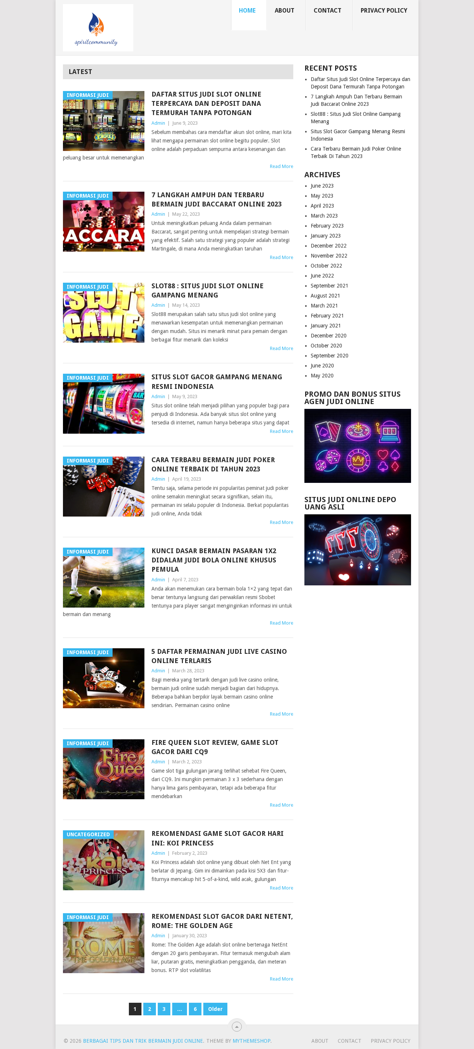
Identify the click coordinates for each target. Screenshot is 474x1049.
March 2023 (324, 216)
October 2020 (326, 346)
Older (215, 1009)
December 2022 (329, 246)
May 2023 (322, 196)
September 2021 (329, 286)
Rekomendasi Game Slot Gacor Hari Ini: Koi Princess (217, 838)
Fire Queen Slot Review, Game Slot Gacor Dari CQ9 (214, 747)
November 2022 (329, 256)
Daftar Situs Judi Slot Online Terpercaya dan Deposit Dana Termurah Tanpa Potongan (206, 103)
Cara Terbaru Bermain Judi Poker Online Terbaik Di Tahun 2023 (213, 464)
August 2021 (325, 296)
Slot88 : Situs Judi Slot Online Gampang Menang (207, 290)
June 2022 (322, 276)
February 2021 (327, 316)
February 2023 (327, 226)
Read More (281, 166)
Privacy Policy (384, 10)
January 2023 (326, 236)
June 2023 (322, 186)
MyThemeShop (251, 1041)
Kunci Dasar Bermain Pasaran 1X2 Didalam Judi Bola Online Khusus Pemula (213, 560)
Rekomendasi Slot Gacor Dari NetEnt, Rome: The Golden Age (222, 920)
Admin (158, 123)
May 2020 (322, 376)
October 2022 (326, 266)
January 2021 (326, 326)
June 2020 (322, 366)
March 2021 (324, 306)
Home (247, 10)
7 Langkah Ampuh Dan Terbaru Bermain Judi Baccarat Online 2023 (216, 199)
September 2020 (329, 356)
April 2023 (322, 206)
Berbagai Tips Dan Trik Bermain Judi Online (143, 1041)
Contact (327, 10)
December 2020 (329, 336)
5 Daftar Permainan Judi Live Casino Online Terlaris (219, 656)
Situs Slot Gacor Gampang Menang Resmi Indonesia (216, 381)
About (284, 10)
